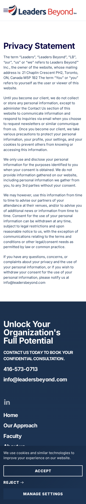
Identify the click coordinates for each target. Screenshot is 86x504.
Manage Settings (43, 494)
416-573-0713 (20, 369)
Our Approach (20, 425)
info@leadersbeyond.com (35, 379)
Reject (11, 482)
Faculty (12, 436)
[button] (5, 10)
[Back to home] (43, 10)
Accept (43, 471)
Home (10, 415)
